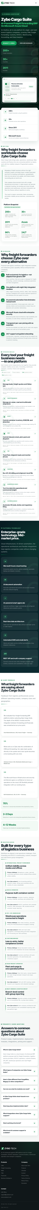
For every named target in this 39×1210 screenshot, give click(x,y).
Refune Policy (24, 1180)
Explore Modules (26, 43)
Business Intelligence (6, 1178)
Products (23, 1168)
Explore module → (35, 380)
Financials (3, 1175)
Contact (23, 1173)
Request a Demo (9, 43)
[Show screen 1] (8, 98)
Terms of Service (25, 1178)
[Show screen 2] (10, 98)
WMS (2, 1170)
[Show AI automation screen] (13, 98)
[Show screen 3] (11, 98)
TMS (2, 1173)
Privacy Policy (25, 1175)
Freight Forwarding (6, 1168)
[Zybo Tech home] (8, 3)
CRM (2, 1165)
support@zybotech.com (7, 1194)
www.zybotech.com (6, 1197)
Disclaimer (24, 1183)
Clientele (23, 1170)
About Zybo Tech (25, 1165)
